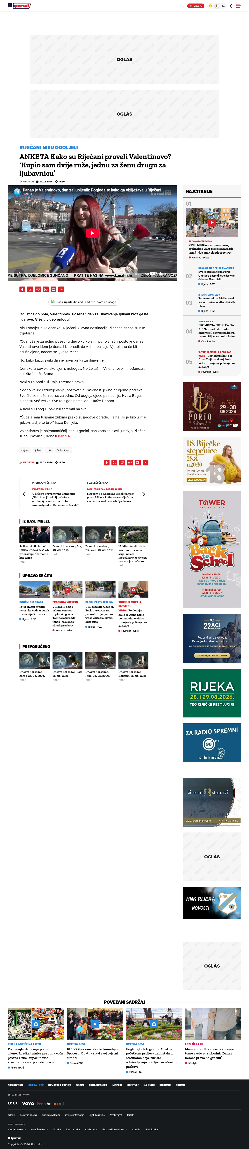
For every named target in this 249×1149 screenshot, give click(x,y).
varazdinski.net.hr (39, 1129)
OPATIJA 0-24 (76, 1044)
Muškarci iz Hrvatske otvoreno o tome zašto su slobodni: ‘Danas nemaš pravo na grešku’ (210, 1053)
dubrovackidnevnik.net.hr (115, 1129)
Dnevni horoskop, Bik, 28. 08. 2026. (67, 548)
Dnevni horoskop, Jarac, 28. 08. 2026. (32, 673)
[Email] (53, 289)
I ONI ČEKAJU (194, 1044)
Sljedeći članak (143, 494)
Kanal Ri (64, 436)
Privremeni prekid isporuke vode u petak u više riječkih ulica (34, 610)
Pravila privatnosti (51, 1115)
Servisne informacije (74, 1115)
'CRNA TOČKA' (205, 321)
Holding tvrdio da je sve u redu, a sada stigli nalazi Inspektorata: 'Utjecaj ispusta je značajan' (132, 553)
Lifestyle (192, 1063)
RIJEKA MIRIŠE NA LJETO (24, 1044)
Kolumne (165, 1085)
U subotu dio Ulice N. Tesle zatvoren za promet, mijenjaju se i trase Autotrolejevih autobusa (99, 614)
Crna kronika (208, 341)
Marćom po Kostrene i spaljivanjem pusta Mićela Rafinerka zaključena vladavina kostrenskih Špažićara (110, 497)
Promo (180, 1085)
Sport (80, 1085)
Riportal (28, 181)
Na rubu (149, 1085)
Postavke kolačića (28, 1115)
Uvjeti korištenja (97, 1115)
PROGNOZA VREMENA (66, 602)
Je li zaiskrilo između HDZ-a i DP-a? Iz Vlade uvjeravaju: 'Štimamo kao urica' (34, 551)
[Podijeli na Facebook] (22, 289)
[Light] (210, 6)
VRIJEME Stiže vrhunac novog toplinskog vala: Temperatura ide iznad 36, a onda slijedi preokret (64, 616)
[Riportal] (19, 6)
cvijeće (25, 450)
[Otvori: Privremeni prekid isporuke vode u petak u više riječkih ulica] (34, 589)
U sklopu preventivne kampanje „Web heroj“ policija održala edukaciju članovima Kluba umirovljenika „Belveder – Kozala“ (55, 499)
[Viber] (38, 289)
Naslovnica (16, 1085)
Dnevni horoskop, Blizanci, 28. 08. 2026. (99, 548)
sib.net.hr (57, 1129)
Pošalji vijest (116, 1115)
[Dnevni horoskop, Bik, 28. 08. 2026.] (68, 534)
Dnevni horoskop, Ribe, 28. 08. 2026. (97, 673)
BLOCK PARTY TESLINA (99, 602)
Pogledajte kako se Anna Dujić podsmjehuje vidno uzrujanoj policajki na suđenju (132, 618)
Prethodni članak (24, 494)
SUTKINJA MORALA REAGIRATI (130, 604)
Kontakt (130, 1115)
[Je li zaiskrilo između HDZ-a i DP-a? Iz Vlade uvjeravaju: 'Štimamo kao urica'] (34, 534)
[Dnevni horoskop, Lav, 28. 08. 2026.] (68, 660)
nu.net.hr (136, 1129)
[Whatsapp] (46, 289)
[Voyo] (28, 1104)
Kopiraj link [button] (61, 289)
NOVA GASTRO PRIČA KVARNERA (216, 268)
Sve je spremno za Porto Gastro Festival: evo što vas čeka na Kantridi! (216, 275)
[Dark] (223, 6)
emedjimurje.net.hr (17, 1129)
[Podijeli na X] (30, 289)
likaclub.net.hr (152, 1129)
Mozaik (117, 1085)
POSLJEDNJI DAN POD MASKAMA (105, 489)
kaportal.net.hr (73, 1129)
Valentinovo (63, 450)
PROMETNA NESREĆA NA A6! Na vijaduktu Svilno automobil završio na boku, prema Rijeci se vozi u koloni (217, 330)
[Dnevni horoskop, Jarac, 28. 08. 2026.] (34, 660)
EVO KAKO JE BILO (42, 489)
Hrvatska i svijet (64, 630)
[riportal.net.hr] (14, 1138)
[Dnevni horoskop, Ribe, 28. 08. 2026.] (100, 660)
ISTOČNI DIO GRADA (31, 602)
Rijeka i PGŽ (29, 619)
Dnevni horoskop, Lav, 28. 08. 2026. (67, 673)
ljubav (38, 450)
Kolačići (11, 1115)
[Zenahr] (44, 1104)
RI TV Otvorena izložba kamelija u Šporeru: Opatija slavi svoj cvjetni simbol (93, 1053)
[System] (217, 6)
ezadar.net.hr (91, 1129)
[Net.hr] (13, 1104)
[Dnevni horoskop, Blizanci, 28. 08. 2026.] (100, 534)
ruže (49, 450)
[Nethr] (61, 1104)
